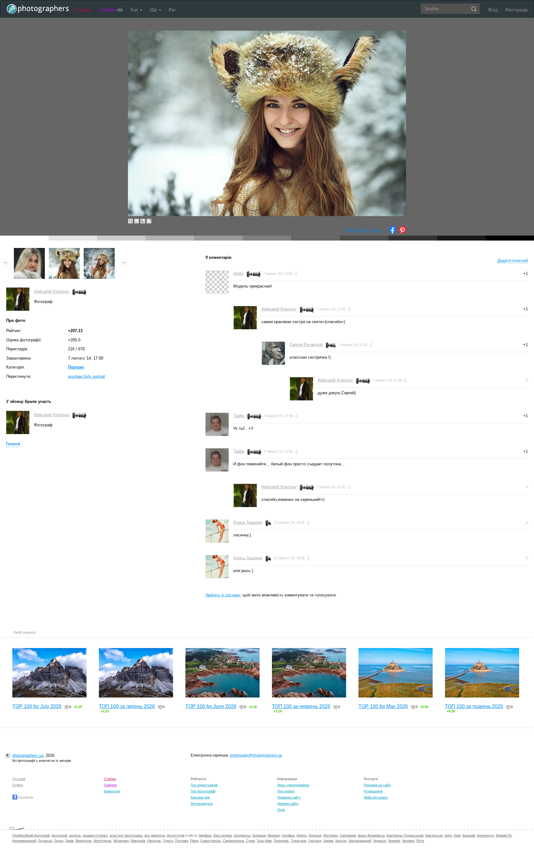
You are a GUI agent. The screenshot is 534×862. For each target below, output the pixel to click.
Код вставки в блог (363, 230)
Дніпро (301, 835)
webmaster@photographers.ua (256, 755)
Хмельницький (359, 841)
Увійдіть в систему (223, 595)
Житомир (330, 835)
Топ (134, 9)
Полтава (181, 841)
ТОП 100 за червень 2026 (301, 706)
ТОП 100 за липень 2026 (127, 706)
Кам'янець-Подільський (405, 835)
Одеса (168, 841)
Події (281, 810)
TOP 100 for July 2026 (36, 706)
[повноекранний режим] (148, 221)
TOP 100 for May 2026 (383, 706)
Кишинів (468, 835)
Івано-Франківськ (371, 835)
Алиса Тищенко (247, 522)
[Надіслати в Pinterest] (402, 232)
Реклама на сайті (377, 785)
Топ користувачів (204, 785)
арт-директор (154, 835)
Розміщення (373, 791)
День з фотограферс (293, 785)
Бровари (259, 835)
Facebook (25, 797)
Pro (172, 9)
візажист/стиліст (95, 835)
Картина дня (200, 797)
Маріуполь (83, 841)
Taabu (238, 415)
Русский (18, 779)
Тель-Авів (264, 841)
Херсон (340, 841)
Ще (154, 9)
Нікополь (154, 841)
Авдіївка (205, 835)
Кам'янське (434, 835)
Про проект (286, 791)
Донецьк (314, 835)
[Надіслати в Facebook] (392, 232)
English (17, 785)
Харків (328, 841)
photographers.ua (27, 755)
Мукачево (121, 841)
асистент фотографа (126, 835)
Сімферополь (233, 841)
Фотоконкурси (202, 803)
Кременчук (485, 835)
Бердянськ (242, 835)
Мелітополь (103, 841)
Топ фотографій (203, 791)
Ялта (420, 841)
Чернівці (408, 841)
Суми (250, 841)
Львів (69, 841)
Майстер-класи (376, 797)
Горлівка (288, 835)
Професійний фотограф (31, 835)
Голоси (13, 444)
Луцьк (58, 841)
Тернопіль (281, 841)
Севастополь (210, 841)
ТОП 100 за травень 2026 (474, 706)
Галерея (111, 9)
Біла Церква (222, 835)
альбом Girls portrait (86, 376)
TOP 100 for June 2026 (210, 706)
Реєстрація (516, 9)
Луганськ (45, 841)
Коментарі (112, 791)
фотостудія (175, 835)
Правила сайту (289, 797)
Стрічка (83, 9)
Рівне (194, 841)
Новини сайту (288, 803)
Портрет (76, 367)
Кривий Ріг (503, 835)
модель (75, 835)
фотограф (59, 835)
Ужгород (314, 841)
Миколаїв (138, 841)
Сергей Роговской (306, 344)
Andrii (238, 273)
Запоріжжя (348, 835)
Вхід (493, 9)
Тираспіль (299, 841)
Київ (457, 835)
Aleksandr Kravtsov (51, 291)
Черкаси (379, 841)
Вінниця (274, 835)
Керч (448, 835)
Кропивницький (24, 841)
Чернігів (394, 841)
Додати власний (513, 260)
